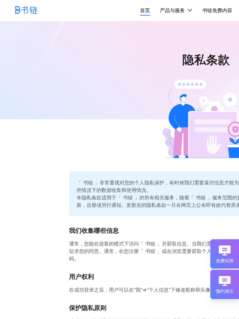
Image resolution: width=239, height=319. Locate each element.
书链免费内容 (217, 10)
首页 (145, 10)
